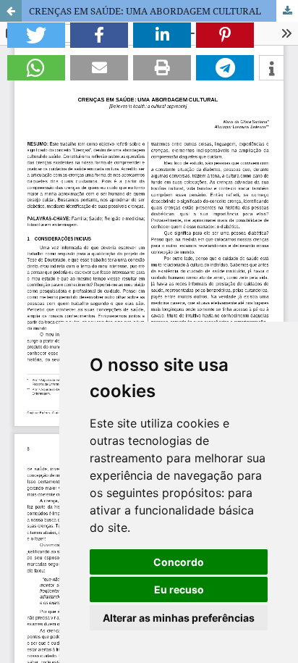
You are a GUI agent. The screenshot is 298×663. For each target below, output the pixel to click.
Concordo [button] (178, 562)
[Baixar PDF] (287, 11)
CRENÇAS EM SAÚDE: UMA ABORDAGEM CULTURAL (145, 10)
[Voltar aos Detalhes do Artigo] (11, 11)
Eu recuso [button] (179, 589)
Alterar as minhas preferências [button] (179, 618)
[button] (36, 35)
